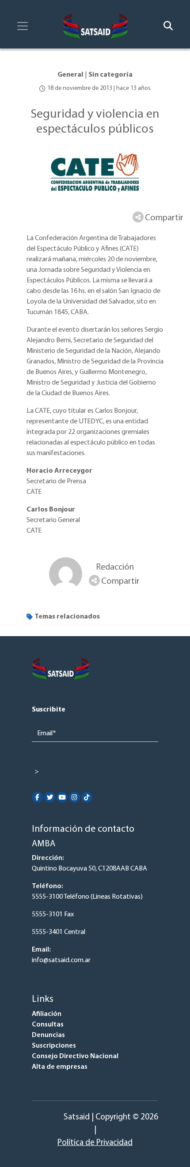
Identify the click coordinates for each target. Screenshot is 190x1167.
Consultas (48, 1024)
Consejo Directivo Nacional (75, 1056)
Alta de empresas (59, 1067)
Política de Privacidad (95, 1143)
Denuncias (48, 1035)
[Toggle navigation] (22, 26)
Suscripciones (54, 1045)
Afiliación (46, 1014)
